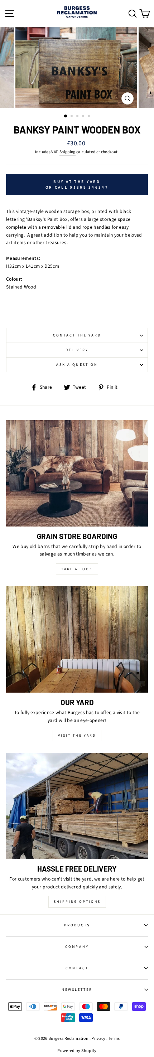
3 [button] (78, 116)
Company (76, 946)
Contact (77, 968)
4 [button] (84, 116)
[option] (77, 67)
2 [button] (72, 116)
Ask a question (77, 364)
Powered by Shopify (76, 1051)
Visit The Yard (77, 735)
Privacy (98, 1039)
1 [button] (66, 116)
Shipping (67, 152)
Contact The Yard (77, 335)
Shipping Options (77, 901)
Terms (114, 1039)
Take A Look (77, 569)
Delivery (77, 350)
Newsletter (77, 989)
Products (77, 925)
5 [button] (89, 116)
